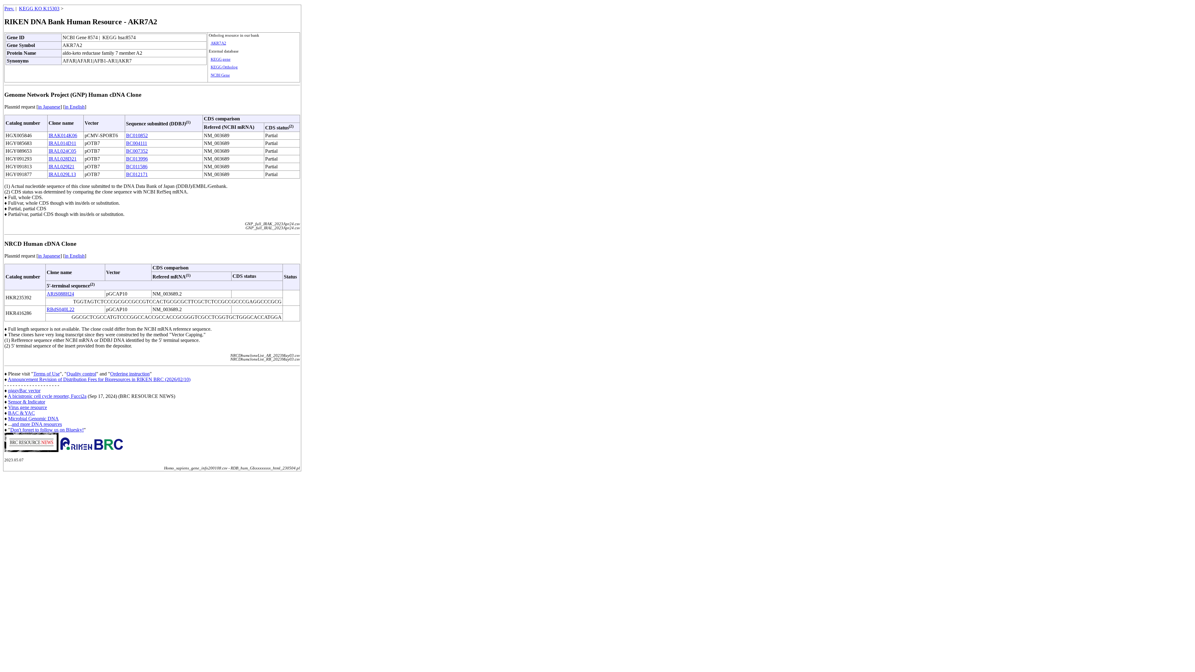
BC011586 (137, 166)
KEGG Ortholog (224, 67)
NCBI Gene (220, 75)
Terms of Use (46, 373)
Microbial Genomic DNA (33, 418)
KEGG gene (221, 59)
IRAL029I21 (61, 166)
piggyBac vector (24, 390)
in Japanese (49, 107)
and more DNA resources (37, 424)
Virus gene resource (27, 407)
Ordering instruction (130, 373)
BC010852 (137, 135)
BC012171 (137, 174)
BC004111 (136, 143)
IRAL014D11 (62, 143)
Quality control (81, 373)
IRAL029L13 (62, 174)
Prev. (9, 8)
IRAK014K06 (63, 135)
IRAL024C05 (62, 151)
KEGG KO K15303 (39, 8)
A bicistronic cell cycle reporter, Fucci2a (47, 396)
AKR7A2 (218, 43)
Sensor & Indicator (26, 401)
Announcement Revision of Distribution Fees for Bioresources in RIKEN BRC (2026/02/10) (99, 379)
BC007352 (137, 151)
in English (75, 107)
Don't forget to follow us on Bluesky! (47, 429)
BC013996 (137, 158)
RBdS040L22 (60, 309)
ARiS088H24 (60, 293)
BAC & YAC (21, 413)
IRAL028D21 (63, 158)
